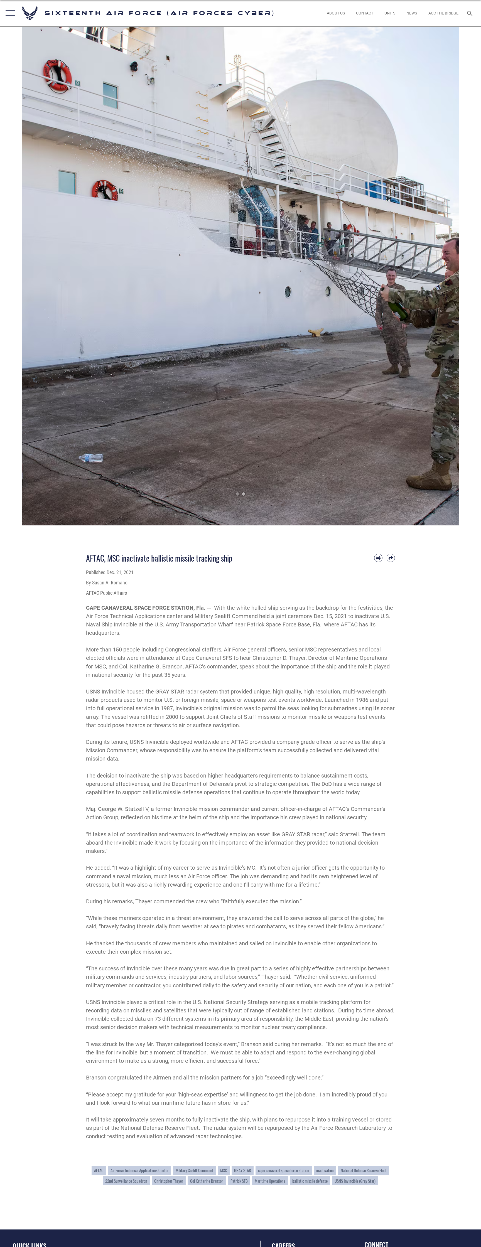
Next (437, 276)
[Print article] (378, 558)
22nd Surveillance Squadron (126, 1181)
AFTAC (99, 1170)
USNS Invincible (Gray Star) (355, 1181)
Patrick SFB (239, 1181)
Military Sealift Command (194, 1170)
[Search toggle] (470, 13)
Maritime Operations (270, 1181)
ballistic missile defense (310, 1181)
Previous (44, 276)
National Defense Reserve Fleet (364, 1170)
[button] (9, 13)
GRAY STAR (242, 1170)
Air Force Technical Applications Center (140, 1170)
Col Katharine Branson (207, 1181)
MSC (223, 1170)
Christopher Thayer (168, 1181)
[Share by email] (391, 558)
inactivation (325, 1170)
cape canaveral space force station (283, 1170)
